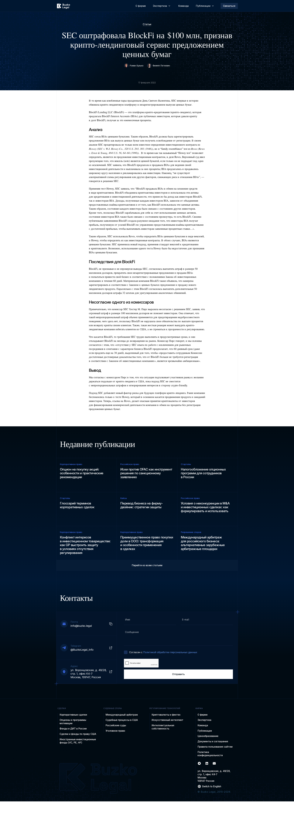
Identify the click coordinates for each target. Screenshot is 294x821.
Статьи (147, 24)
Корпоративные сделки (73, 714)
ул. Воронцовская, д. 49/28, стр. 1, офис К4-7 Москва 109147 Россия (214, 776)
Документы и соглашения (213, 741)
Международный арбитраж (122, 714)
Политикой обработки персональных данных (170, 652)
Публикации (205, 730)
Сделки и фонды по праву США (78, 734)
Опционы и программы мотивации (73, 722)
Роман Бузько (136, 65)
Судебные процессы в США (122, 720)
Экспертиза (204, 720)
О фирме (203, 714)
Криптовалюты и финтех (166, 714)
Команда (203, 725)
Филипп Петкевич (161, 65)
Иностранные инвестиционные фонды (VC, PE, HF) (78, 741)
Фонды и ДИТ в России (73, 728)
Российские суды (116, 725)
